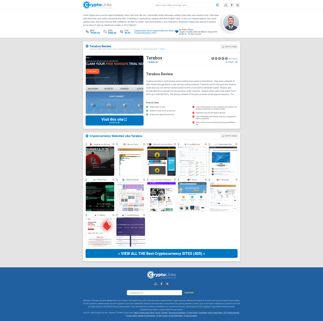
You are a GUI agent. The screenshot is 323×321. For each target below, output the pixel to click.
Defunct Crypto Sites (150, 49)
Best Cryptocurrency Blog (144, 312)
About (157, 312)
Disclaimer (203, 312)
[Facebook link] (231, 5)
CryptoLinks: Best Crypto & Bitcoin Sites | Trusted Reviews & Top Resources (115, 49)
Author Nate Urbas (215, 312)
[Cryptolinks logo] (97, 5)
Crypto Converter (190, 315)
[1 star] (213, 58)
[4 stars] (223, 58)
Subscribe (189, 292)
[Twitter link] (237, 5)
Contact (164, 312)
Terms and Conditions (177, 312)
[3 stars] (219, 58)
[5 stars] (226, 58)
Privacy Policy (192, 312)
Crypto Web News (176, 315)
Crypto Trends (161, 315)
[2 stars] (216, 58)
